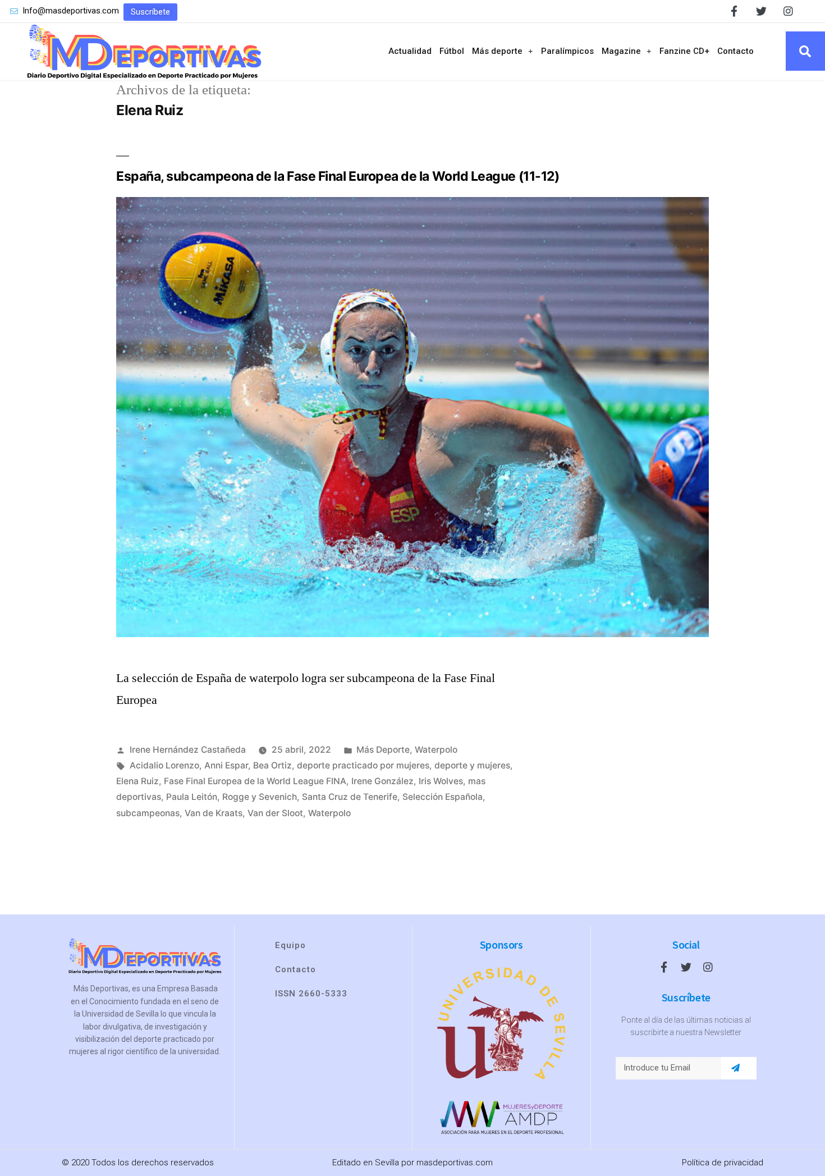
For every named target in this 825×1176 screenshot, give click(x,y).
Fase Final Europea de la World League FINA (255, 781)
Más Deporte (383, 749)
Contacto (735, 51)
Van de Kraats (213, 813)
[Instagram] (788, 11)
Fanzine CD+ (684, 51)
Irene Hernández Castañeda (188, 749)
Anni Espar (226, 765)
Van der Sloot (275, 813)
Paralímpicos (567, 51)
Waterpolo (436, 749)
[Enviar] (735, 1068)
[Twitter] (761, 11)
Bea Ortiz (272, 765)
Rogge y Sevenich (259, 796)
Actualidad (410, 51)
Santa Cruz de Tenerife (349, 796)
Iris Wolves (441, 781)
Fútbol (451, 51)
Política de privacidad (722, 1162)
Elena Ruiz (137, 781)
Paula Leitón (191, 796)
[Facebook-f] (734, 11)
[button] (150, 12)
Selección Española (442, 796)
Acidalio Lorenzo (164, 765)
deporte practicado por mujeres (363, 765)
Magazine (621, 51)
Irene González (382, 781)
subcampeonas (148, 813)
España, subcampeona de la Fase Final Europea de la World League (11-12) (337, 176)
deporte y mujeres (472, 765)
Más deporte (497, 51)
